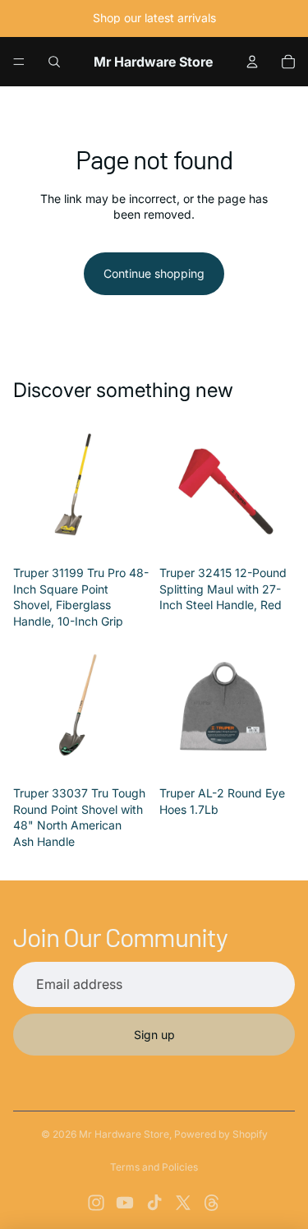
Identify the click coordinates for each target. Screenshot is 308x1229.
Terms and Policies (154, 1167)
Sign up (154, 1035)
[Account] (252, 62)
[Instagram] (96, 1203)
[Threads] (212, 1203)
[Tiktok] (154, 1203)
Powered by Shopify (221, 1134)
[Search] (54, 62)
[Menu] (19, 62)
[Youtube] (125, 1203)
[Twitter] (183, 1203)
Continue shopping (154, 273)
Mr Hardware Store (124, 1134)
